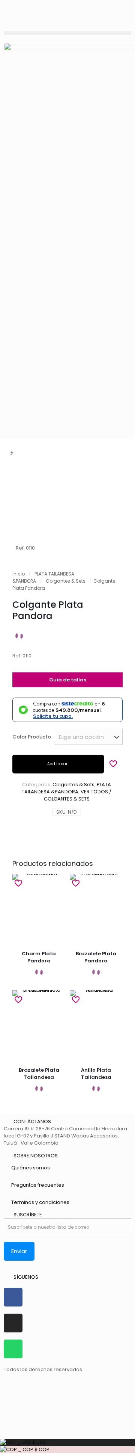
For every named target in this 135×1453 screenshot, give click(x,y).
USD (31, 1442)
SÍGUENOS (26, 1277)
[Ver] (57, 893)
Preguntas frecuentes (37, 1185)
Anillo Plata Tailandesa (96, 1073)
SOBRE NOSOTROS (36, 1155)
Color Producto (31, 736)
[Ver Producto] (57, 882)
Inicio (18, 574)
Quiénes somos (30, 1167)
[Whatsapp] (13, 1349)
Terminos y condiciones (40, 1202)
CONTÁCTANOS (32, 1121)
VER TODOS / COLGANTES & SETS (78, 795)
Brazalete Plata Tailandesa (39, 1073)
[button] (67, 33)
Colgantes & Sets (66, 581)
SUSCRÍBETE (28, 1214)
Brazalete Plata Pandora (96, 957)
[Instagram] (13, 1323)
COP (33, 1449)
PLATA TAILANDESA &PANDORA (66, 788)
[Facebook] (13, 1297)
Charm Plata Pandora (39, 957)
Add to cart (58, 764)
